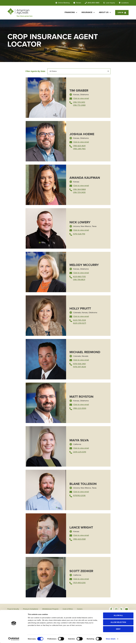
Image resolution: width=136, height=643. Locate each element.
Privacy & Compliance (30, 609)
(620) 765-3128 (79, 320)
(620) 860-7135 (79, 277)
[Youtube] (127, 609)
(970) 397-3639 (79, 367)
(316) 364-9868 (79, 189)
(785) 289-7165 (79, 149)
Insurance (86, 12)
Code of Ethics (68, 609)
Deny (118, 629)
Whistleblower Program (50, 609)
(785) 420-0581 (79, 539)
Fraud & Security (13, 609)
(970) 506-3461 (79, 364)
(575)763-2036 (79, 496)
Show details (110, 639)
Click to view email (81, 98)
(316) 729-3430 (79, 192)
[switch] (61, 638)
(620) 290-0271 (79, 323)
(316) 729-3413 (79, 102)
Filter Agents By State (35, 71)
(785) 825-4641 (79, 146)
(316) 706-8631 (79, 280)
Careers (79, 609)
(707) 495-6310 (79, 583)
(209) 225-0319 (79, 452)
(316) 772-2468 (79, 105)
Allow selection (118, 622)
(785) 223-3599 (79, 408)
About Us (103, 12)
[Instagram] (116, 609)
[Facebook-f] (111, 609)
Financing (70, 12)
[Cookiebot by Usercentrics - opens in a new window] (13, 638)
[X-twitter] (121, 609)
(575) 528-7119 (79, 234)
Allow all (118, 615)
